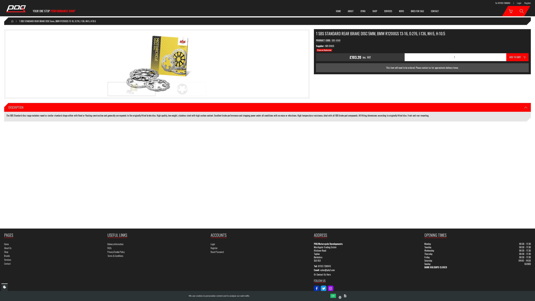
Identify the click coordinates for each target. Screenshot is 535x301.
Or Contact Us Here (322, 274)
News (401, 11)
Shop (374, 11)
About (351, 11)
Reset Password (217, 252)
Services (388, 11)
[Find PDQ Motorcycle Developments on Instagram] (330, 288)
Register (527, 2)
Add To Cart (516, 57)
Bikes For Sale (417, 11)
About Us (7, 248)
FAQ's (109, 248)
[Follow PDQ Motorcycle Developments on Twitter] (323, 288)
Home (338, 11)
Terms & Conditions (115, 256)
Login (519, 2)
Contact (435, 11)
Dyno (363, 11)
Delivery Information (115, 244)
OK (333, 296)
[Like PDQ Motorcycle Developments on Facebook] (317, 288)
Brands (7, 256)
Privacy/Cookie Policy (116, 252)
